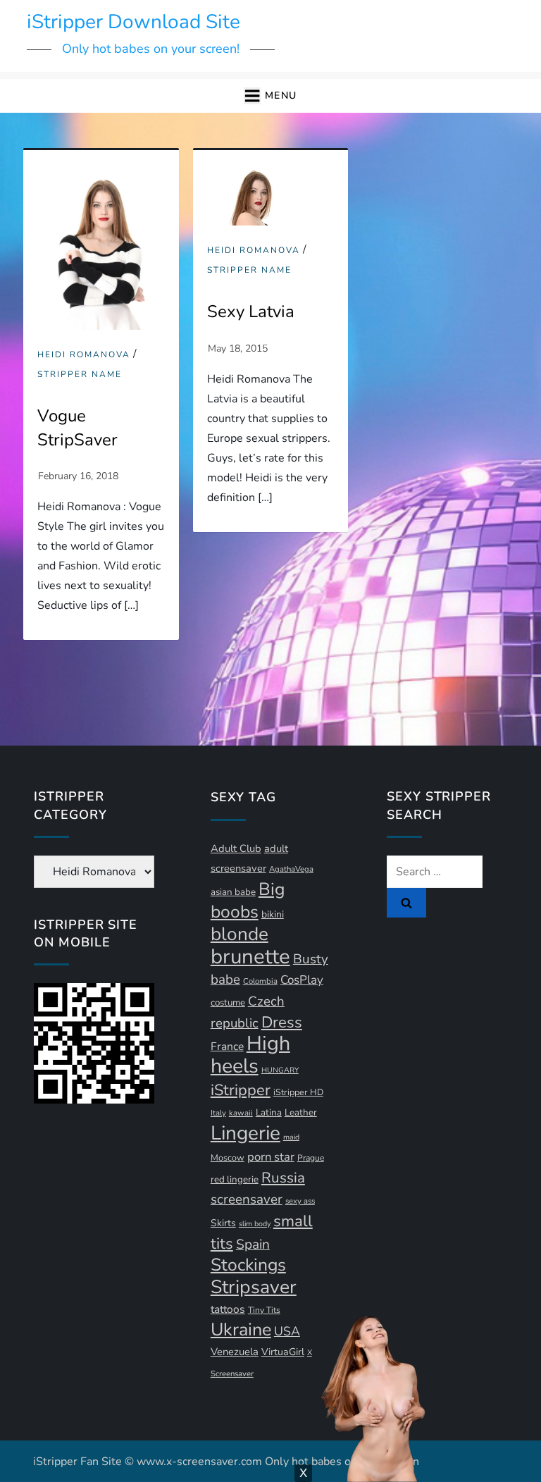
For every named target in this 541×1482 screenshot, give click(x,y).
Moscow (227, 1157)
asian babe (233, 892)
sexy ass (300, 1201)
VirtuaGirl (282, 1352)
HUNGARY (280, 1070)
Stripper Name (79, 374)
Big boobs (248, 900)
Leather (301, 1112)
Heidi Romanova (83, 355)
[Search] (406, 903)
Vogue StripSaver (77, 428)
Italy (218, 1113)
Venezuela (235, 1352)
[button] (270, 96)
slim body (254, 1223)
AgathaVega (291, 869)
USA (287, 1331)
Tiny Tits (264, 1310)
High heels (250, 1055)
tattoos (228, 1309)
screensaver (246, 1199)
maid (291, 1137)
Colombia (260, 981)
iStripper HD (298, 1092)
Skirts (223, 1223)
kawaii (241, 1113)
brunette (250, 956)
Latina (269, 1112)
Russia (283, 1177)
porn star (270, 1157)
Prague (310, 1157)
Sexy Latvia (250, 311)
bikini (272, 914)
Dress (281, 1022)
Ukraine (241, 1329)
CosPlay (301, 980)
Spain (253, 1244)
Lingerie (245, 1133)
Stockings (248, 1265)
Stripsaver (254, 1286)
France (227, 1046)
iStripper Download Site (133, 21)
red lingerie (235, 1179)
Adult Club (236, 848)
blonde (239, 934)
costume (228, 1002)
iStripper (240, 1090)
